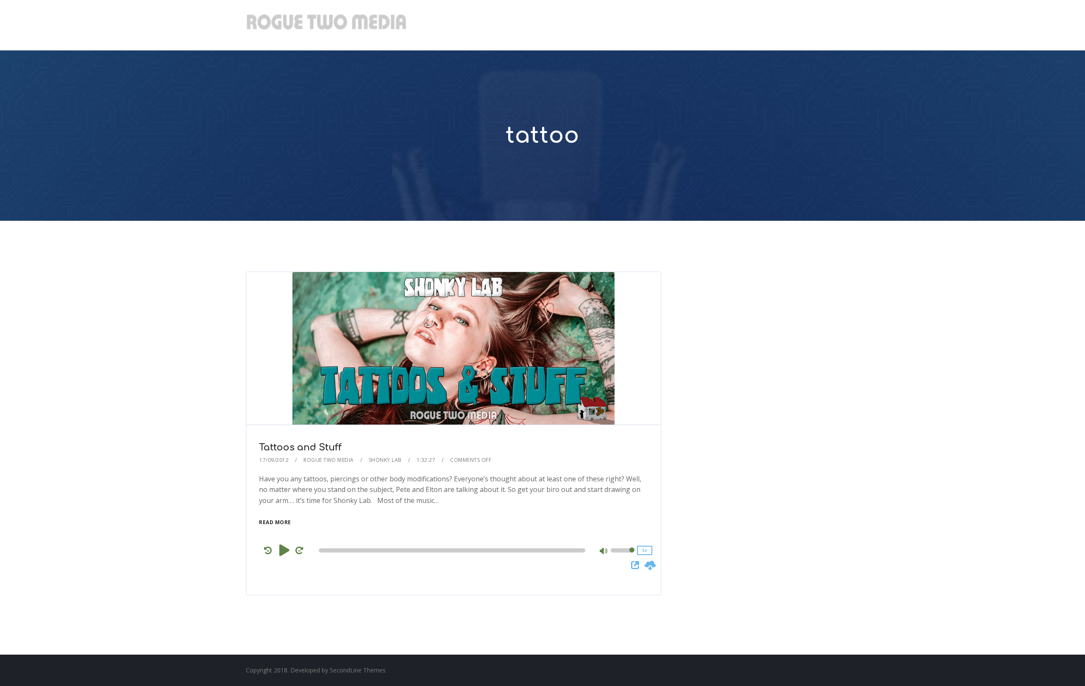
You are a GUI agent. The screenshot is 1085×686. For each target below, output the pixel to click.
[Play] (284, 550)
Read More (275, 522)
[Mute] (604, 551)
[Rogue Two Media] (326, 25)
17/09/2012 (274, 460)
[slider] (622, 556)
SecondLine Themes (358, 670)
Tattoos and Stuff (300, 447)
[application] (453, 550)
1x (644, 550)
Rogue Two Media (328, 460)
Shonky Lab (385, 460)
